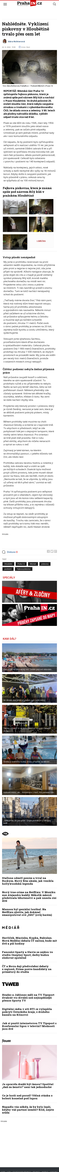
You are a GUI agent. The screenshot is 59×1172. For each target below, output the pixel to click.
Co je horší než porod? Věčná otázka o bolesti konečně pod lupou (27, 1097)
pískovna (44, 564)
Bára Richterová (16, 41)
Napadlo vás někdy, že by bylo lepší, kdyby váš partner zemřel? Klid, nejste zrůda (28, 1109)
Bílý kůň (33, 564)
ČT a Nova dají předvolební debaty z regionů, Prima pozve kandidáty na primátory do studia (26, 969)
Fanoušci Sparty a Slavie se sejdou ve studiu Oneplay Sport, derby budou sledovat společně (27, 954)
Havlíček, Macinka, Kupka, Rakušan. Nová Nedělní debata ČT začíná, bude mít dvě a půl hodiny (29, 940)
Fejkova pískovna (23, 569)
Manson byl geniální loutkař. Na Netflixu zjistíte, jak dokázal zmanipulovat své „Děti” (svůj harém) (27, 912)
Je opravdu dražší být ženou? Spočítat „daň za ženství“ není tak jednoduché (28, 1085)
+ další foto (41, 241)
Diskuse (12, 551)
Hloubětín (8, 564)
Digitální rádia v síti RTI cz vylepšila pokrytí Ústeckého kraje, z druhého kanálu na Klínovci (27, 1011)
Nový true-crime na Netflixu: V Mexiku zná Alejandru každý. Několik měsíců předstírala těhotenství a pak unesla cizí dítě (29, 896)
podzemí (8, 569)
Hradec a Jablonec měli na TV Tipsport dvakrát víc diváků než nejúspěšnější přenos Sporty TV (28, 997)
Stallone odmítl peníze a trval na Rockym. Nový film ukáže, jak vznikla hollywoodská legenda (28, 880)
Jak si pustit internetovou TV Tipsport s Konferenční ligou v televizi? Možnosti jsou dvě (29, 1026)
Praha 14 (21, 564)
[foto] (15, 206)
